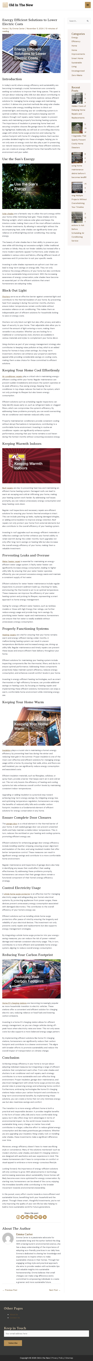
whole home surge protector (17, 894)
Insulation (6, 750)
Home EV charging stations (14, 1003)
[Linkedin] (27, 1217)
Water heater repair (11, 561)
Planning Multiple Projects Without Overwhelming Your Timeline (79, 195)
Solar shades (8, 213)
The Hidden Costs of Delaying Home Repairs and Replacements (79, 106)
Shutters (6, 296)
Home (5, 28)
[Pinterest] (40, 1217)
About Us (14, 1314)
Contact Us (15, 1317)
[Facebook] (18, 1217)
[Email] (36, 1217)
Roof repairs (7, 488)
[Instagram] (31, 1217)
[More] (45, 1217)
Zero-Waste (77, 75)
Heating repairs (9, 635)
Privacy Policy (57, 1358)
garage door (11, 823)
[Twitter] (23, 1217)
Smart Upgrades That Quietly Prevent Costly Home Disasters (79, 136)
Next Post (54, 1290)
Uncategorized (78, 71)
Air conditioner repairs (12, 376)
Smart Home (77, 58)
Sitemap (69, 1358)
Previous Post (9, 1290)
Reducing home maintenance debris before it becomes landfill (79, 166)
